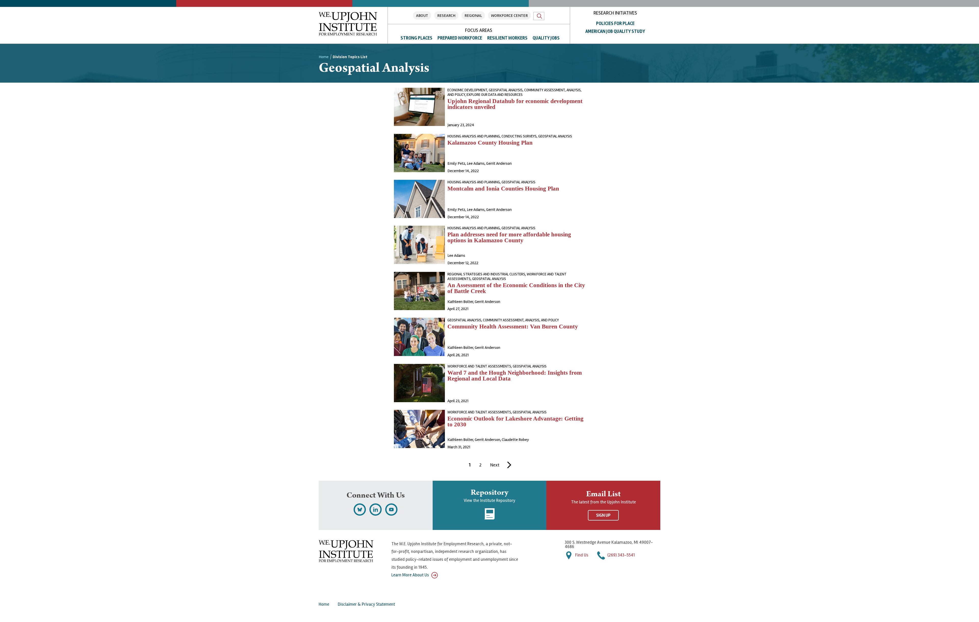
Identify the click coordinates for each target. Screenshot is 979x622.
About (422, 15)
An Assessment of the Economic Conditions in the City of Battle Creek (516, 288)
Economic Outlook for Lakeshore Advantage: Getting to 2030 (515, 421)
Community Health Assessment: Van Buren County (512, 326)
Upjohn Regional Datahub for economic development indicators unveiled (515, 104)
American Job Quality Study (615, 31)
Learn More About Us (410, 575)
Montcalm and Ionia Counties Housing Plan (503, 188)
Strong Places (416, 38)
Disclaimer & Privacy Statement (366, 604)
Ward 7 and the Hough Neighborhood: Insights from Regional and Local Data (514, 376)
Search (538, 16)
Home (324, 56)
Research (446, 15)
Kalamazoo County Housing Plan (490, 142)
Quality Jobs (546, 38)
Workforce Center (509, 15)
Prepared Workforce (459, 38)
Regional (473, 15)
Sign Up (603, 515)
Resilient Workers (507, 38)
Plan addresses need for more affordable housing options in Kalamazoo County (509, 237)
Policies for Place (615, 23)
